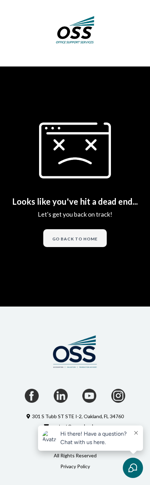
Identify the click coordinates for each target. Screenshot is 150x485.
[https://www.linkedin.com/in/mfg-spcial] (60, 396)
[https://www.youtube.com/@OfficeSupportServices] (89, 396)
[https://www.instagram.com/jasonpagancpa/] (118, 396)
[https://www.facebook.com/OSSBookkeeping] (31, 396)
